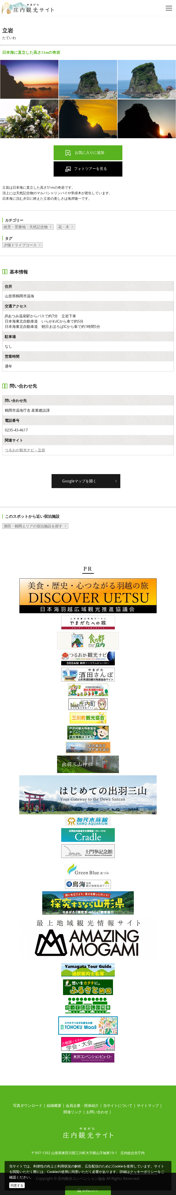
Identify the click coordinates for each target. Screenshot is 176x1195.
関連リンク (72, 1111)
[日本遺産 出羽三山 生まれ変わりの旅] (88, 795)
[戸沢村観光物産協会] (88, 733)
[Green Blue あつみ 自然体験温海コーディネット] (88, 869)
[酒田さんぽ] (88, 675)
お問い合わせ (97, 1111)
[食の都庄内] (88, 641)
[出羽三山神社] (88, 765)
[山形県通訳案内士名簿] (88, 970)
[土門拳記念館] (88, 851)
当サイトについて (117, 1105)
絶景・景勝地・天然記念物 (26, 226)
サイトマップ (148, 1105)
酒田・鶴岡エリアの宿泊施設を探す (33, 526)
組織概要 (54, 1105)
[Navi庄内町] (88, 704)
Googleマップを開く (79, 481)
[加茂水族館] (88, 821)
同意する (17, 1185)
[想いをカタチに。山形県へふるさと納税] (88, 987)
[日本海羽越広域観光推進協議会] (88, 596)
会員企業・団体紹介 (82, 1105)
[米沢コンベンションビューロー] (88, 1058)
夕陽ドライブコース (20, 244)
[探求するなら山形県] (88, 903)
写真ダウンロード (27, 1105)
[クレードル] (88, 835)
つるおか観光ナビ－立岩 (25, 450)
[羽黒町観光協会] (88, 748)
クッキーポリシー (143, 1171)
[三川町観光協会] (88, 718)
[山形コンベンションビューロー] (88, 1044)
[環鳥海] (88, 885)
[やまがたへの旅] (88, 623)
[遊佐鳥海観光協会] (88, 690)
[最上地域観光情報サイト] (88, 939)
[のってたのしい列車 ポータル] (88, 1006)
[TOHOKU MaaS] (88, 1026)
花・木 (63, 226)
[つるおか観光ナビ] (88, 659)
